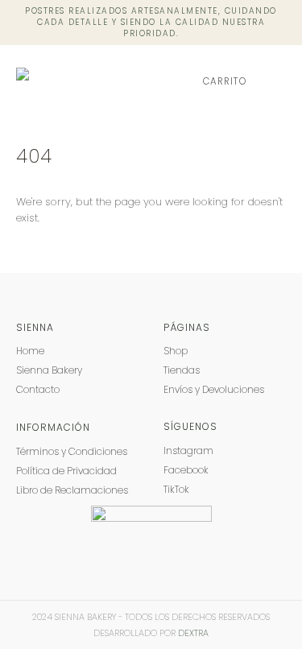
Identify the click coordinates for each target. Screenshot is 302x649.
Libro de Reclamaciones (72, 490)
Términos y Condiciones (71, 451)
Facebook (186, 470)
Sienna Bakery (49, 370)
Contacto (38, 389)
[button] (274, 81)
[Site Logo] (78, 82)
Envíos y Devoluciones (213, 389)
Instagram (188, 450)
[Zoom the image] (151, 513)
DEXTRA (193, 632)
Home (30, 351)
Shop (175, 351)
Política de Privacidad (66, 470)
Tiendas (181, 370)
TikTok (176, 489)
